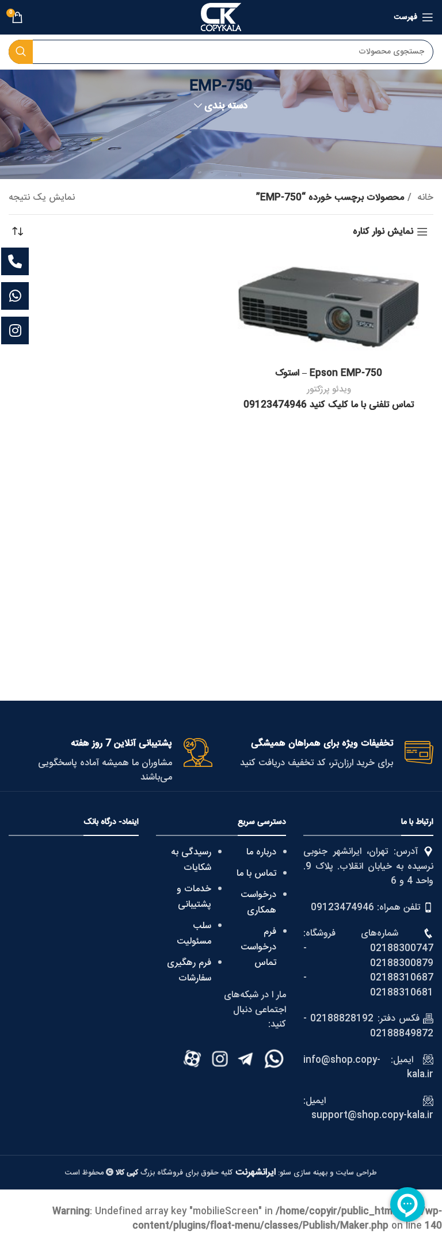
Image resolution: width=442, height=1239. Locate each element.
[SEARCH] (21, 52)
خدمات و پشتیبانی (194, 897)
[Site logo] (221, 17)
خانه (423, 198)
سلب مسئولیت (194, 933)
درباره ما (261, 852)
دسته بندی (226, 106)
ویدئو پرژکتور (329, 389)
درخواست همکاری (258, 902)
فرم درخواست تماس (258, 947)
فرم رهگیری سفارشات (189, 970)
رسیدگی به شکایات (191, 860)
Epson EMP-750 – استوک (328, 373)
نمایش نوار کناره (383, 231)
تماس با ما (256, 873)
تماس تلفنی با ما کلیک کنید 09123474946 (328, 405)
